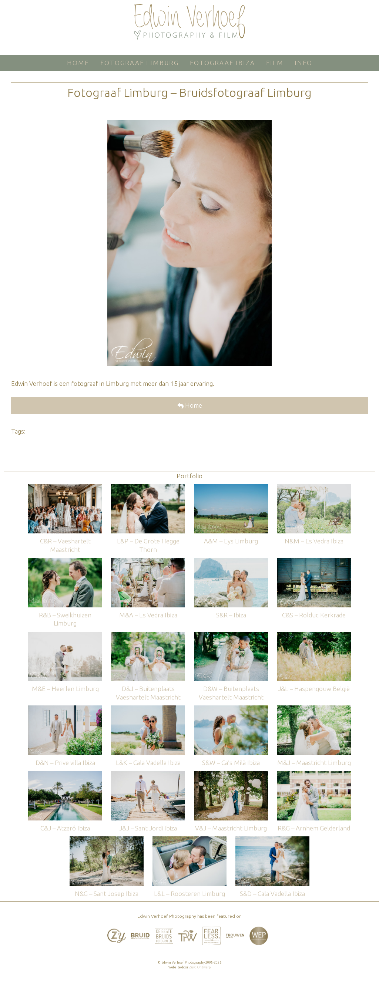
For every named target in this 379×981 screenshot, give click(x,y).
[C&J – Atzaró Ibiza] (65, 774)
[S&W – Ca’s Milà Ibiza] (231, 708)
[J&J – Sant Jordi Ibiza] (148, 774)
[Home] (189, 22)
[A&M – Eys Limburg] (231, 487)
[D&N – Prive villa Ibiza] (65, 708)
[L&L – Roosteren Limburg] (189, 839)
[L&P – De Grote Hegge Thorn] (148, 487)
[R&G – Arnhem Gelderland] (314, 774)
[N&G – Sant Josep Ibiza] (106, 839)
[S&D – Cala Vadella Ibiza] (272, 839)
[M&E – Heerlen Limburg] (65, 635)
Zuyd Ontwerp (200, 967)
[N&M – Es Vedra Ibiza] (314, 487)
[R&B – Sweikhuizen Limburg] (65, 561)
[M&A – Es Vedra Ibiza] (148, 561)
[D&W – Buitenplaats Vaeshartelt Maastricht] (231, 635)
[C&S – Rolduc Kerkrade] (314, 561)
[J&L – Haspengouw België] (314, 635)
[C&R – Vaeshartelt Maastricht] (65, 487)
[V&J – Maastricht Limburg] (231, 774)
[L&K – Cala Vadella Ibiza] (148, 708)
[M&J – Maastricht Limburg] (314, 708)
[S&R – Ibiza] (231, 561)
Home (193, 405)
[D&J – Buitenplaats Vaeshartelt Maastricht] (148, 635)
